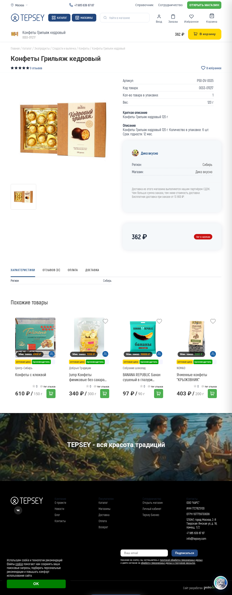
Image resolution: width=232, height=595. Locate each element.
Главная (15, 48)
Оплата (73, 270)
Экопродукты (42, 48)
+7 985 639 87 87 (84, 5)
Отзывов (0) (51, 270)
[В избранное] (51, 322)
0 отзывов (36, 68)
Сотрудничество (170, 5)
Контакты (60, 521)
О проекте (60, 502)
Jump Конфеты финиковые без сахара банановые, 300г (86, 377)
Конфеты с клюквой (30, 374)
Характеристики (23, 270)
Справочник (144, 5)
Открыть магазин (204, 5)
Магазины (86, 17)
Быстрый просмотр (36, 337)
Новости (59, 509)
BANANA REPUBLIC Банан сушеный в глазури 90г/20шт (141, 377)
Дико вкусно (149, 153)
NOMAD (181, 368)
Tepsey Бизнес (151, 515)
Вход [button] (159, 21)
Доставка (92, 270)
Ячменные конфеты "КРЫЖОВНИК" (192, 377)
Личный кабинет (152, 509)
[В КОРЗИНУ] (51, 393)
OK (36, 584)
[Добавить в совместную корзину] (52, 354)
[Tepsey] (28, 18)
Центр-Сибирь (23, 368)
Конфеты (84, 48)
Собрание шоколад (134, 368)
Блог (57, 515)
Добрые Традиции (80, 368)
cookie (19, 564)
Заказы (173, 21)
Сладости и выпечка (64, 48)
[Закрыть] (223, 555)
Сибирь (207, 164)
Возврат (103, 527)
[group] (63, 129)
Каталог (62, 17)
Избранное (191, 21)
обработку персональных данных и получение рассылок (168, 562)
